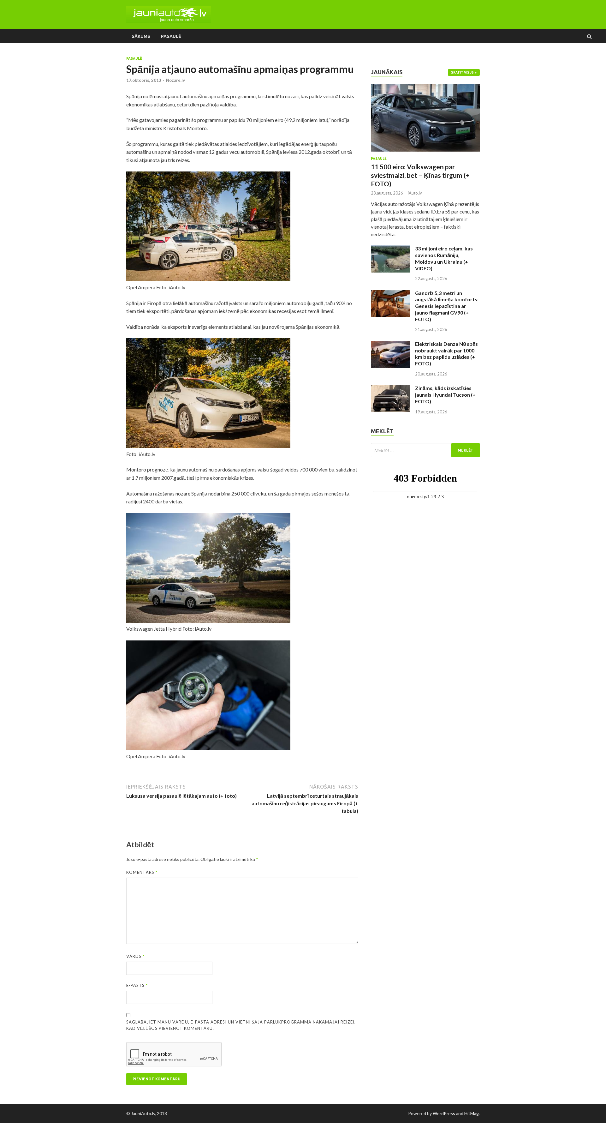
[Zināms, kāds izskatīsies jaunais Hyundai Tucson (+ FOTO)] (390, 389)
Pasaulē (171, 36)
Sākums (141, 36)
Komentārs (141, 872)
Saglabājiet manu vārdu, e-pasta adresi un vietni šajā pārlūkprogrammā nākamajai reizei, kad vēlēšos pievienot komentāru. (241, 1025)
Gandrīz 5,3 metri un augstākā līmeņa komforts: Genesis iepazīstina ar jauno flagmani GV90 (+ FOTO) (446, 306)
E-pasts (137, 985)
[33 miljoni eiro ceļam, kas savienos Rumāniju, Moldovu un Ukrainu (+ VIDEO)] (390, 249)
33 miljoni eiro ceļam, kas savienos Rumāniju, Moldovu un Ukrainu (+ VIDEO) (444, 258)
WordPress (444, 1113)
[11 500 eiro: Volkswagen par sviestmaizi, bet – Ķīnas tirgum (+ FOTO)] (425, 88)
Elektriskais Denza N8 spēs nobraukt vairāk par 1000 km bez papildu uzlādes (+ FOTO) (446, 353)
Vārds (135, 956)
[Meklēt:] (425, 450)
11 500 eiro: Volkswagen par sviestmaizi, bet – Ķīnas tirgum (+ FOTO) (420, 175)
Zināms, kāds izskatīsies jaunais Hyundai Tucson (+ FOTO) (445, 394)
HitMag (471, 1113)
